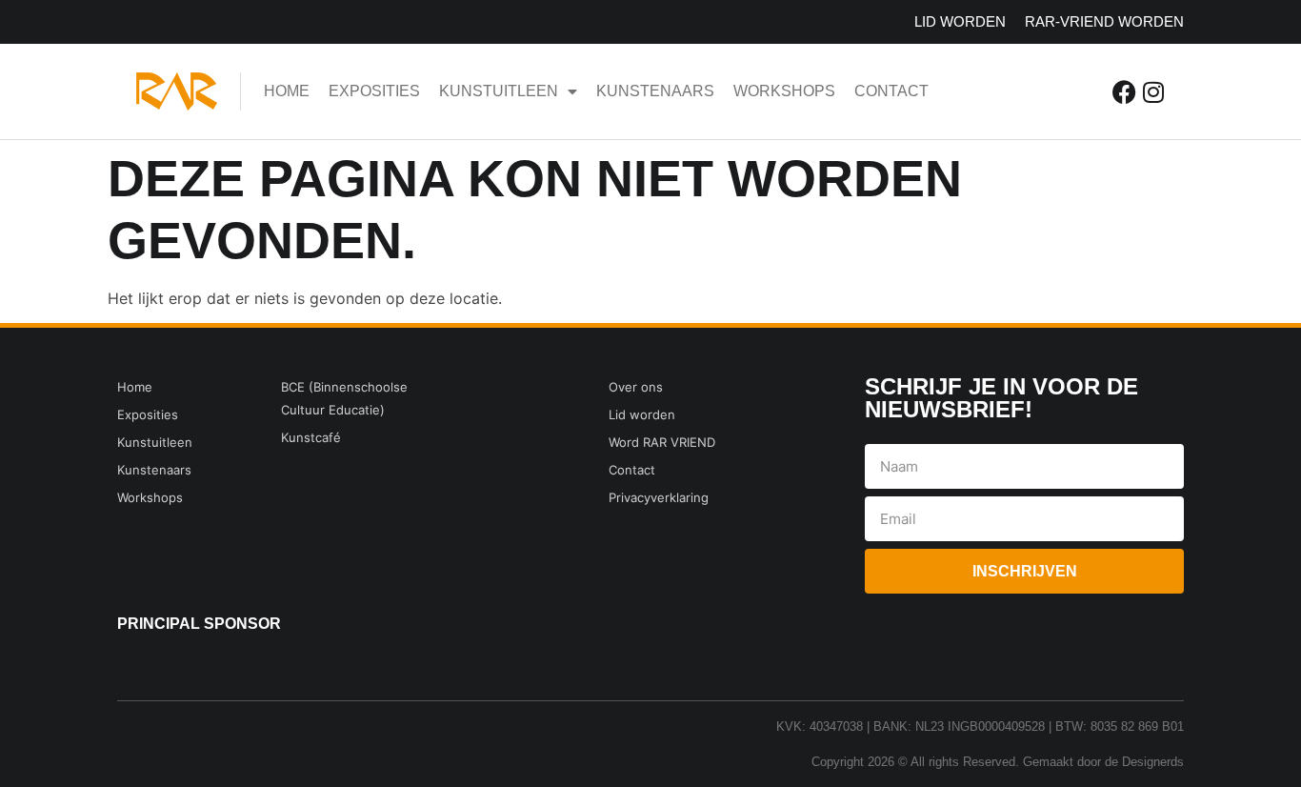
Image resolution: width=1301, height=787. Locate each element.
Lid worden (960, 21)
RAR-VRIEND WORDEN (1104, 21)
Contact (891, 91)
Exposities (374, 91)
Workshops (784, 91)
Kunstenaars (655, 91)
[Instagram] (1153, 92)
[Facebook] (1124, 92)
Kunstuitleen (498, 91)
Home (287, 91)
